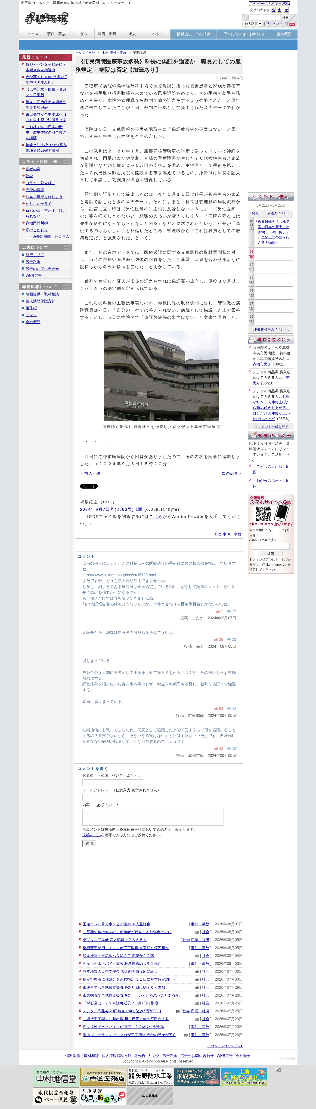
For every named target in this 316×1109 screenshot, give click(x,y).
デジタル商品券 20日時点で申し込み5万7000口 (122, 1011)
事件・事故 (118, 52)
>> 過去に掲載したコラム (48, 237)
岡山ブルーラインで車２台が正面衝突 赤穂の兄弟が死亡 (129, 1035)
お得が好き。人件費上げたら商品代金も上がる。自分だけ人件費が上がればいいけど (271, 408)
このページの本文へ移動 (269, 4)
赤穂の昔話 (35, 190)
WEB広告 (34, 276)
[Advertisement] (159, 886)
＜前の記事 (91, 473)
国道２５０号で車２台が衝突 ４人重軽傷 (116, 924)
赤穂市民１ (262, 364)
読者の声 (33, 169)
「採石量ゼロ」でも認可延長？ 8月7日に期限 (120, 1003)
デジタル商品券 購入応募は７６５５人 (115, 940)
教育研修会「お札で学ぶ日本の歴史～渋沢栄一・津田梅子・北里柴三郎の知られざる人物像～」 (273, 232)
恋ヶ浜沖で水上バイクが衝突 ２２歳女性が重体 (123, 1027)
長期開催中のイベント (271, 329)
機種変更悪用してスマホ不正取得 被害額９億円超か (126, 948)
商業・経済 (200, 940)
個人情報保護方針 (40, 301)
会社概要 (33, 322)
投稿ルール (91, 835)
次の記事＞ (232, 473)
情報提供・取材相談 (42, 294)
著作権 (31, 308)
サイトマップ (276, 23)
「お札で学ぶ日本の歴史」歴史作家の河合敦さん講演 (46, 132)
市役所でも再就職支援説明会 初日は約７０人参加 (124, 987)
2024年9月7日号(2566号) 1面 (111, 509)
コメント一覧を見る (273, 427)
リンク (31, 315)
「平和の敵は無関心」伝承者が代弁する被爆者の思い (127, 932)
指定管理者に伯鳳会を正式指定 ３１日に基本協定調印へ (129, 979)
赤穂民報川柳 (37, 223)
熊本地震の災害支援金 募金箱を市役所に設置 (120, 971)
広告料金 (33, 262)
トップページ (85, 52)
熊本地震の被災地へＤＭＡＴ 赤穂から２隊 (118, 956)
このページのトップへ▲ (225, 1046)
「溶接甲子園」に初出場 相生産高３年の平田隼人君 (126, 1019)
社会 (104, 52)
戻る (255, 213)
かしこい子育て (39, 204)
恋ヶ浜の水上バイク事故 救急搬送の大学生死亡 (122, 964)
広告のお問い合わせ (42, 269)
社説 (29, 176)
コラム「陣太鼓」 (40, 183)
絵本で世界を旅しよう (44, 197)
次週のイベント (278, 213)
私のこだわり (37, 230)
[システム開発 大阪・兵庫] (285, 1059)
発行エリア (35, 255)
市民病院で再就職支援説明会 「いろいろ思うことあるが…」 (134, 995)
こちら (156, 516)
